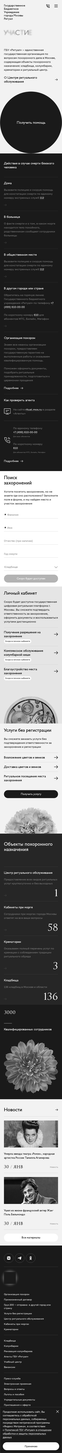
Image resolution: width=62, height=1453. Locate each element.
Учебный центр (13, 1361)
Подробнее (11, 461)
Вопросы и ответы (14, 1389)
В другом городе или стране (23, 288)
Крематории (12, 942)
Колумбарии (11, 1345)
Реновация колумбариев (18, 1351)
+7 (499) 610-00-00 (25, 432)
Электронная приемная (17, 1383)
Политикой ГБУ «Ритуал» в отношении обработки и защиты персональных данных (27, 1433)
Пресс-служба (12, 1378)
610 (15, 448)
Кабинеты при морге (18, 907)
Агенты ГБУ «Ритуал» (16, 1356)
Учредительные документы (19, 1399)
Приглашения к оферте (17, 1404)
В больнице (12, 217)
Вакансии (9, 1367)
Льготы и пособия (14, 1394)
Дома (8, 183)
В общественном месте (20, 255)
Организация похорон (19, 338)
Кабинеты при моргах (16, 1324)
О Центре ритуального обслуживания (20, 80)
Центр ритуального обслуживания (28, 873)
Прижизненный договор (18, 1299)
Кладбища (11, 980)
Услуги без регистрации (18, 1313)
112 (42, 197)
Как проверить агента (19, 400)
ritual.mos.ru (33, 409)
